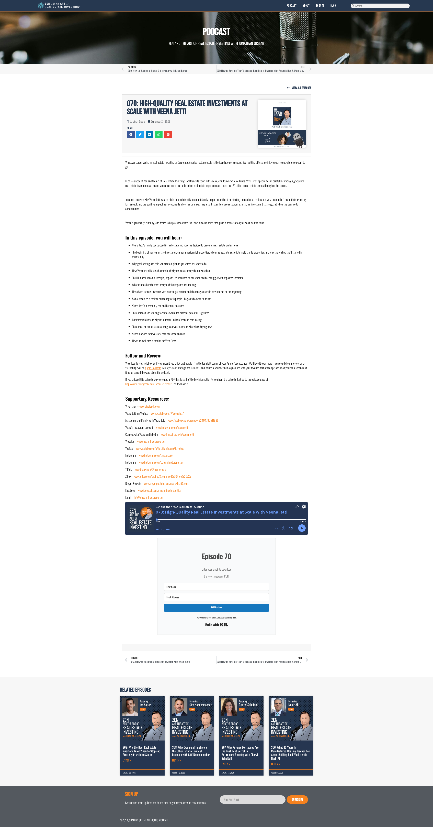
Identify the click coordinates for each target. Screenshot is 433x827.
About (306, 5)
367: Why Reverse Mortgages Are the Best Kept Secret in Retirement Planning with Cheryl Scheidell (240, 752)
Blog (333, 5)
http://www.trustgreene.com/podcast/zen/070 (149, 384)
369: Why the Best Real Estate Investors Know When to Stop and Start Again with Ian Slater (141, 751)
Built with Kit (216, 625)
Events (320, 5)
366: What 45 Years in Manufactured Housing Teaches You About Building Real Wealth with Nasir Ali (290, 752)
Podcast (292, 5)
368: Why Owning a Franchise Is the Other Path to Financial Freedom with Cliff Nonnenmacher (191, 751)
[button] (131, 134)
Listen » (127, 760)
